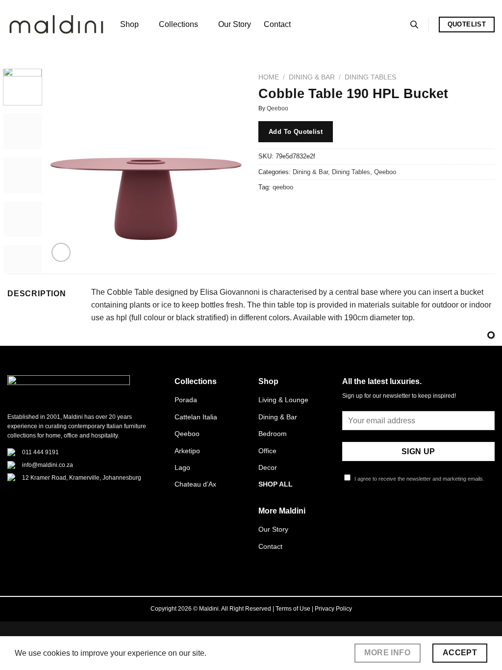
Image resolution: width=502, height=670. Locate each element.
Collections (178, 24)
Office (267, 451)
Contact (277, 24)
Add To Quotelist (296, 131)
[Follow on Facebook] (348, 514)
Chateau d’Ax (195, 484)
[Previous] (65, 166)
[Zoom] (61, 252)
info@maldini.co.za (47, 465)
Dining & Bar (312, 77)
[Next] (227, 166)
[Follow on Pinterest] (384, 514)
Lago (182, 467)
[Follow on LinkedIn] (396, 514)
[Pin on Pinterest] (320, 210)
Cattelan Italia (196, 417)
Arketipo (187, 451)
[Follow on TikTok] (372, 514)
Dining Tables (370, 77)
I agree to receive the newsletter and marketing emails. (418, 479)
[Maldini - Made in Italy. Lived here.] (56, 25)
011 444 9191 (40, 452)
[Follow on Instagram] (360, 514)
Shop (129, 24)
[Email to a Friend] (303, 210)
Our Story (234, 24)
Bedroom (272, 434)
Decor (267, 467)
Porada (186, 400)
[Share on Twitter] (285, 210)
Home (268, 77)
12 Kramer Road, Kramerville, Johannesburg (81, 477)
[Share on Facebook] (267, 210)
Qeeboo (277, 108)
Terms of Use (293, 608)
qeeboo (283, 187)
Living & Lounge (283, 400)
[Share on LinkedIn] (338, 210)
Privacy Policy (333, 608)
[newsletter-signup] (491, 335)
